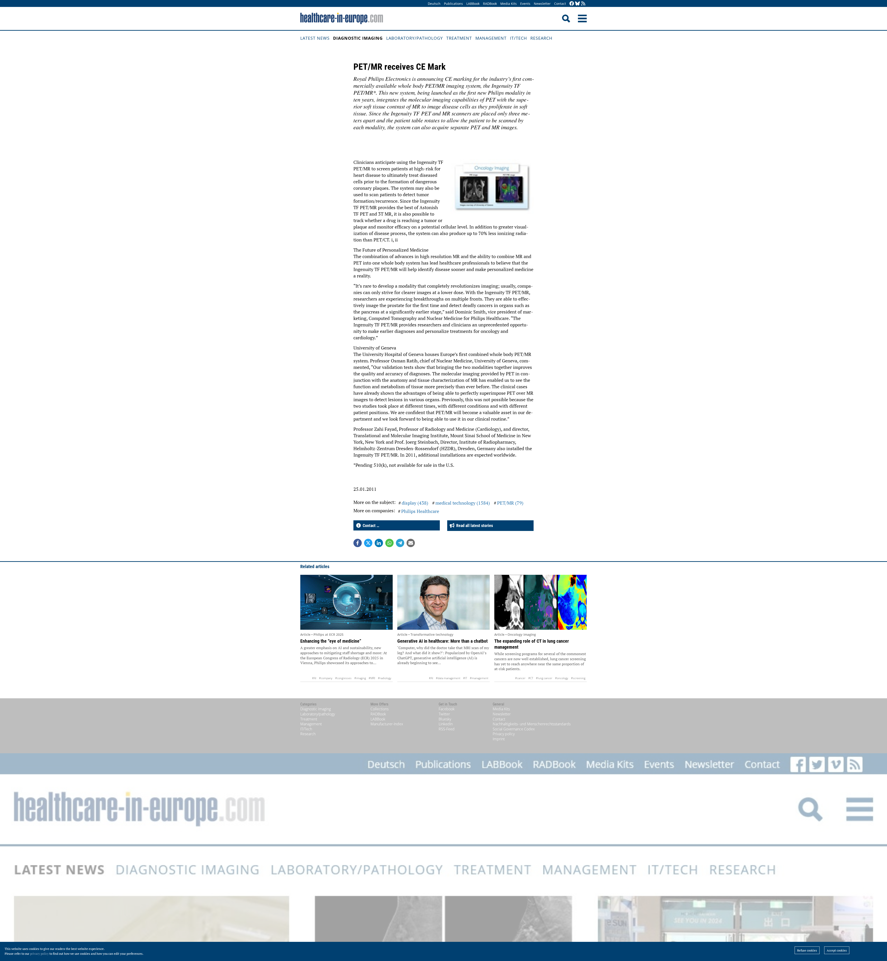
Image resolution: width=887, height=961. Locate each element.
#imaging (360, 678)
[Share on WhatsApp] (389, 543)
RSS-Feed (447, 729)
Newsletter (542, 3)
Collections (380, 708)
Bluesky (445, 719)
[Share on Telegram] (400, 543)
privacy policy (39, 954)
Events (525, 3)
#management (479, 678)
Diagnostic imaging (358, 38)
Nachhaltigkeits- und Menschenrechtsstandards (532, 723)
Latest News (315, 38)
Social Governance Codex (514, 729)
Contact (560, 3)
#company (325, 678)
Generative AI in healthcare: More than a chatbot (442, 641)
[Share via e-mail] (411, 543)
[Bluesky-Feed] (577, 4)
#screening (578, 678)
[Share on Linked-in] (379, 543)
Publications (453, 3)
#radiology (384, 678)
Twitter (444, 714)
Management (491, 38)
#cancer (520, 678)
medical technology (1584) (462, 503)
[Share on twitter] (368, 543)
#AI (314, 678)
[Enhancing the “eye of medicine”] (346, 602)
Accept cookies (837, 950)
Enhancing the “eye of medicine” (330, 641)
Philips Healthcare (420, 511)
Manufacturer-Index (387, 723)
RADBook (490, 3)
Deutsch (434, 3)
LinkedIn (446, 723)
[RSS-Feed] (583, 4)
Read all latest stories (473, 525)
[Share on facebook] (357, 543)
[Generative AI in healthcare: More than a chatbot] (443, 602)
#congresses (343, 678)
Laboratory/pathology (414, 38)
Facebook (447, 708)
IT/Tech (518, 38)
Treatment (459, 38)
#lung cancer (544, 678)
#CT (530, 678)
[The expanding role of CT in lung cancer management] (540, 602)
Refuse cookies (807, 950)
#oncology (561, 678)
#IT (465, 678)
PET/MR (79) (510, 503)
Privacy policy (504, 733)
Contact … (370, 525)
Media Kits (508, 3)
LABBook (473, 3)
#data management (448, 678)
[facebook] (571, 4)
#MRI (372, 678)
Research (541, 38)
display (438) (415, 503)
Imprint (499, 738)
